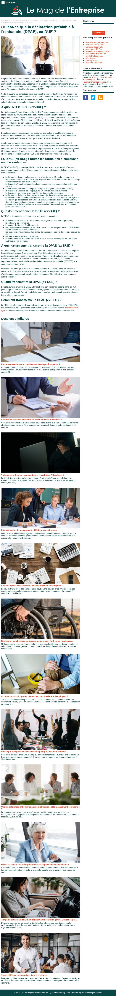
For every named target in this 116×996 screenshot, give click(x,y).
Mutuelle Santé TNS (94, 45)
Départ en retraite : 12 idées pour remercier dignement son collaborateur (35, 864)
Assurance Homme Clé (95, 54)
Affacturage (90, 58)
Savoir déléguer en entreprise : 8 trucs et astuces (24, 975)
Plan (68, 993)
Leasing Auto (91, 60)
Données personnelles (93, 993)
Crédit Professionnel (94, 56)
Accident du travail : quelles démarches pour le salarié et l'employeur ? (34, 696)
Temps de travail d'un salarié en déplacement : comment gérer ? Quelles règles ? (39, 920)
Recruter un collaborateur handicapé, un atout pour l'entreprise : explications (37, 641)
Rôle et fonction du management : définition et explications (29, 530)
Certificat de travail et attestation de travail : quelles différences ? (31, 419)
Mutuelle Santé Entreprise (96, 42)
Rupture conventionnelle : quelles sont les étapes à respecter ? (30, 364)
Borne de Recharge (93, 63)
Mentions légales (77, 993)
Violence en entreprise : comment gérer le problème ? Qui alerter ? (32, 475)
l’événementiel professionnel (95, 82)
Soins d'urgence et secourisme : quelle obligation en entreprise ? (32, 586)
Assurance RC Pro (93, 49)
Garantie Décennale (94, 47)
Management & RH (47, 20)
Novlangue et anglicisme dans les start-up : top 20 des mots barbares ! (34, 751)
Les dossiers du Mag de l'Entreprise (25, 20)
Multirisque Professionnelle (97, 51)
